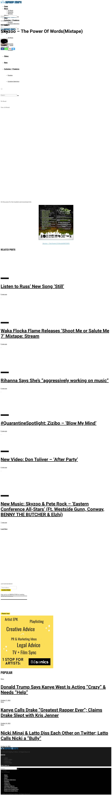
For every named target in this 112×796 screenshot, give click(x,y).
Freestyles (10, 12)
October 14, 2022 (5, 746)
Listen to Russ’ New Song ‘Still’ (32, 286)
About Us (7, 783)
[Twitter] (13, 49)
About (6, 758)
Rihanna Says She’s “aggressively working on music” (55, 380)
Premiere (10, 22)
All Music (10, 10)
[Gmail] (9, 49)
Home (6, 6)
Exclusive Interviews (13, 23)
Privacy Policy (8, 759)
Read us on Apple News (11, 791)
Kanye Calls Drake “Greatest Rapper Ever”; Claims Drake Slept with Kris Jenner (51, 712)
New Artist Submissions (11, 787)
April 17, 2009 (5, 47)
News (2, 679)
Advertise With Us (9, 786)
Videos (6, 776)
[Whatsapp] (6, 49)
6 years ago (4, 294)
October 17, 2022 (5, 700)
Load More (4, 529)
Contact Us (7, 761)
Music (6, 8)
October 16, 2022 (5, 723)
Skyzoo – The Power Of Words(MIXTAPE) (56, 243)
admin (11, 45)
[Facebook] (2, 49)
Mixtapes (10, 13)
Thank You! (5, 613)
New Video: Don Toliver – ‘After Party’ (39, 459)
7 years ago (4, 522)
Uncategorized (5, 25)
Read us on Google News (11, 789)
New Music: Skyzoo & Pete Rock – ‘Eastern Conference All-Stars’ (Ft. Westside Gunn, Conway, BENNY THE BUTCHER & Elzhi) (52, 509)
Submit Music (8, 762)
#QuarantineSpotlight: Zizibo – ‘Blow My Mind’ (48, 423)
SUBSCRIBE (6, 590)
